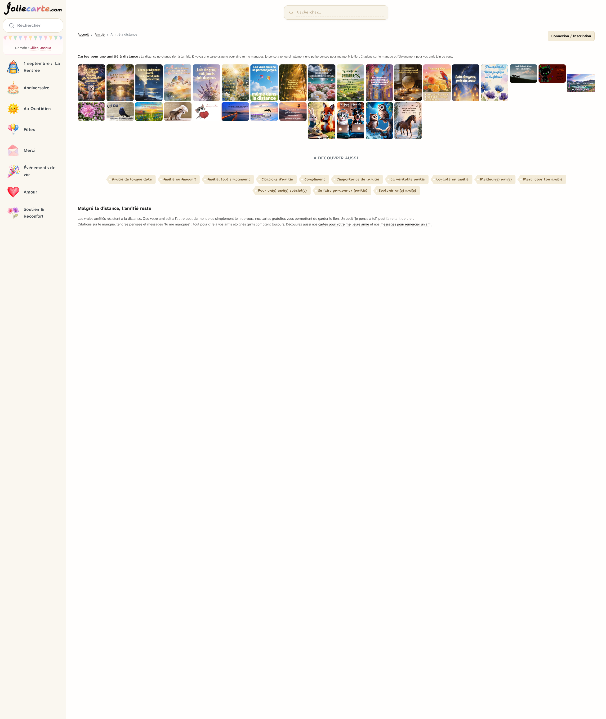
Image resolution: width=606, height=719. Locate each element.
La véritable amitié (408, 179)
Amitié (100, 34)
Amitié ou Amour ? (179, 179)
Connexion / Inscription (571, 36)
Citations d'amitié (277, 179)
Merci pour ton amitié (542, 179)
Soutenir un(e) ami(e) (397, 190)
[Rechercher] (291, 13)
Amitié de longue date (132, 179)
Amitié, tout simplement (228, 179)
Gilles (34, 48)
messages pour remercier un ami (406, 224)
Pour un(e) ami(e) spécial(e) (282, 190)
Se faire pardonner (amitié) (342, 190)
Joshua (45, 48)
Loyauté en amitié (452, 179)
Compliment (314, 179)
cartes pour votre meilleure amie (343, 224)
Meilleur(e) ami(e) (496, 179)
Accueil (83, 34)
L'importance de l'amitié (358, 179)
